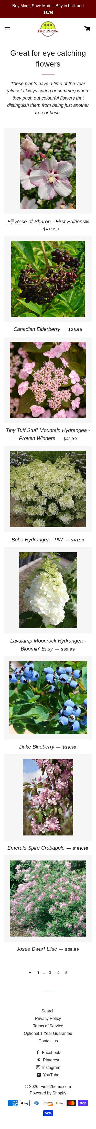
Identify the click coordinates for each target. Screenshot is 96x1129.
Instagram (50, 1067)
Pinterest (50, 1060)
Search (48, 1011)
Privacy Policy (48, 1018)
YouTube (50, 1075)
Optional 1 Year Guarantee (48, 1033)
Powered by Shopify (48, 1093)
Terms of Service (48, 1026)
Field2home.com (55, 1086)
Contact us (48, 1041)
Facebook (50, 1052)
